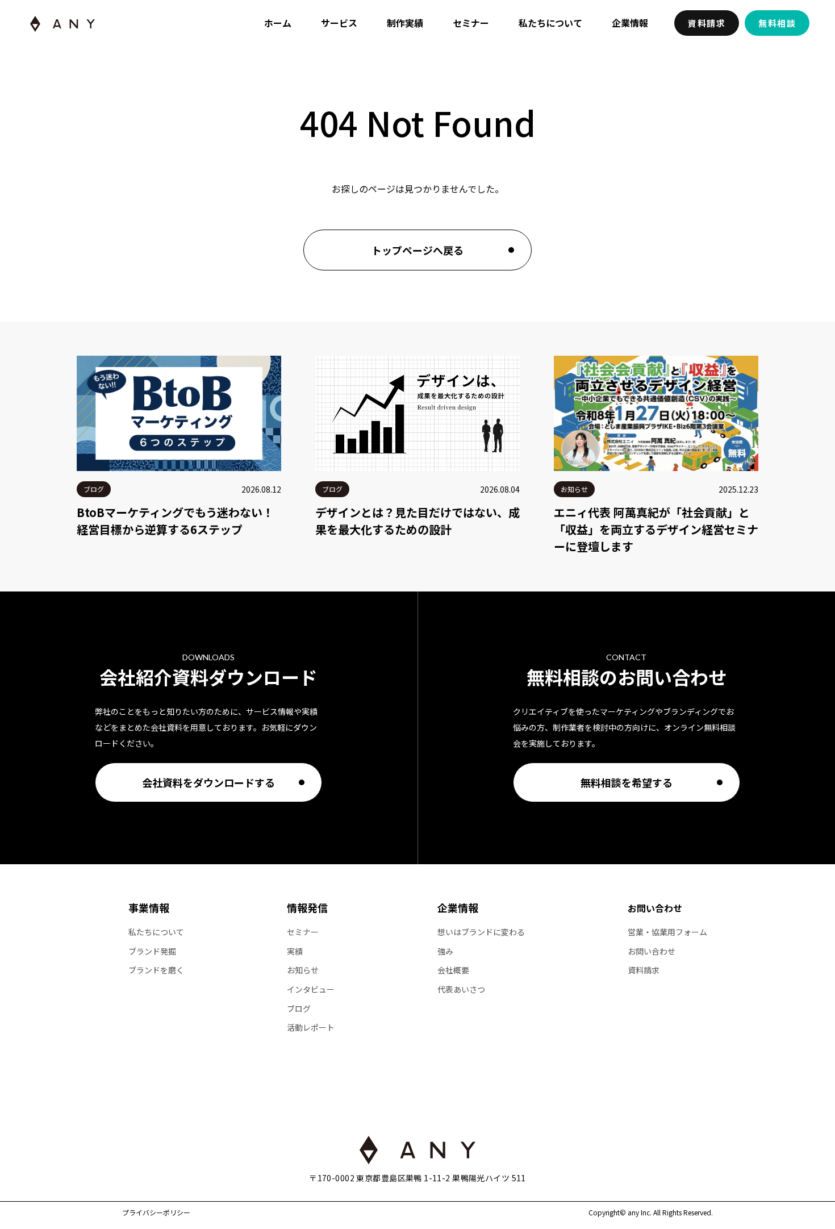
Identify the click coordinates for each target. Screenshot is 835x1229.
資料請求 (706, 23)
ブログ (299, 1008)
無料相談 (777, 23)
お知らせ (303, 970)
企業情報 (630, 23)
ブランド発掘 (152, 951)
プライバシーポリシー (156, 1212)
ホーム (277, 23)
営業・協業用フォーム (667, 932)
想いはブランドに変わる (481, 932)
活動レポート (311, 1027)
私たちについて (550, 23)
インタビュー (311, 989)
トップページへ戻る (417, 250)
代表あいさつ (461, 989)
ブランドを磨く (156, 970)
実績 (295, 951)
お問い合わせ (655, 908)
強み (445, 951)
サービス (339, 23)
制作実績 (405, 23)
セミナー (471, 23)
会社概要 (453, 970)
